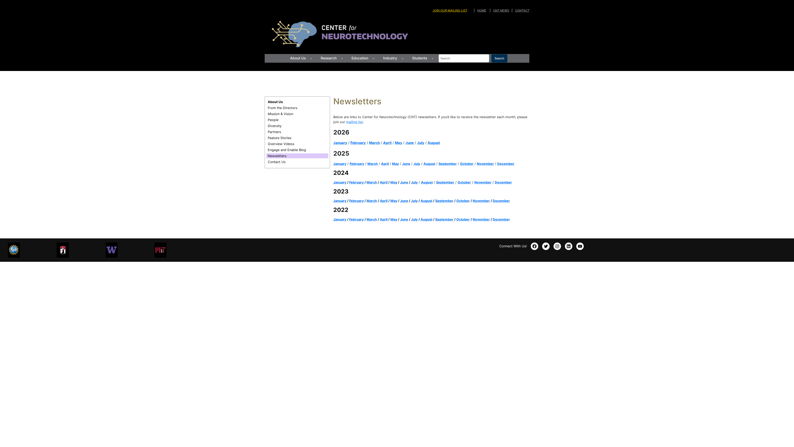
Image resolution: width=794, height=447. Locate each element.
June (409, 143)
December (505, 164)
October (464, 182)
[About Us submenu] (311, 58)
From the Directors (282, 108)
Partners (274, 132)
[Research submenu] (342, 58)
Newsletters (277, 156)
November (485, 164)
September (444, 201)
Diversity (275, 126)
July (420, 143)
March (374, 143)
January (340, 143)
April (387, 143)
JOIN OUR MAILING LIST (450, 10)
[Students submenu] (433, 58)
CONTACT (522, 10)
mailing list (354, 122)
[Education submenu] (374, 58)
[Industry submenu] (403, 58)
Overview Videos (281, 144)
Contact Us (277, 162)
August (434, 143)
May (398, 143)
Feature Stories (279, 138)
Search (499, 58)
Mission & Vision (280, 114)
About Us (275, 102)
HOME (481, 10)
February (358, 143)
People (273, 120)
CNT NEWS (501, 10)
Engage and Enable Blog (287, 150)
